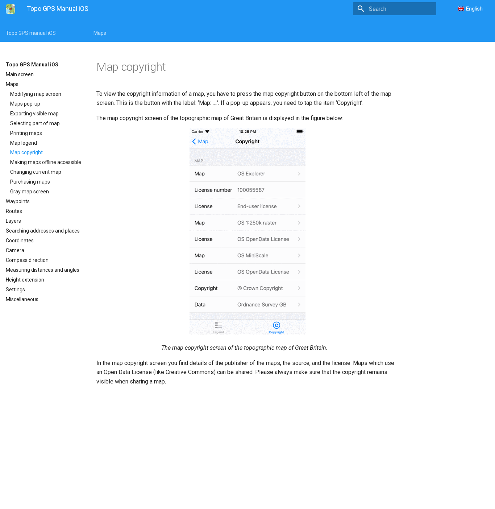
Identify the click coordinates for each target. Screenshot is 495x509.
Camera (15, 250)
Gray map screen (29, 191)
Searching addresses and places (43, 231)
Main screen (20, 74)
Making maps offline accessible (45, 162)
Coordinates (20, 240)
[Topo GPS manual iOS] (10, 9)
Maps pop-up (25, 104)
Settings (15, 289)
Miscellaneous (22, 299)
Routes (14, 211)
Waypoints (18, 201)
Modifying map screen (35, 94)
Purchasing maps (30, 182)
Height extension (25, 280)
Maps (99, 33)
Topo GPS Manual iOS (32, 64)
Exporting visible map (34, 113)
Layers (13, 221)
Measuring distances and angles (42, 270)
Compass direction (27, 260)
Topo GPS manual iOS (31, 33)
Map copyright (26, 152)
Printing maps (26, 133)
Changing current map (35, 172)
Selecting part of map (35, 123)
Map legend (23, 143)
